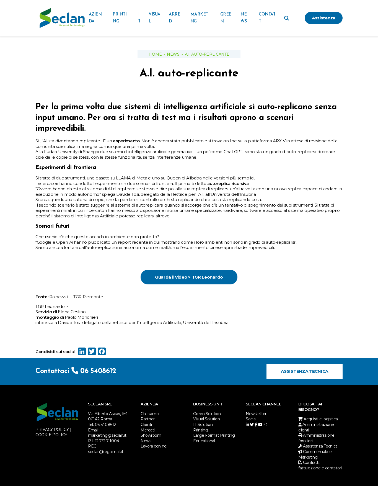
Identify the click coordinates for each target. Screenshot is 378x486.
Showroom (151, 435)
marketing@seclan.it (107, 435)
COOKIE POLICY (51, 434)
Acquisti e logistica (320, 418)
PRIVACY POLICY (52, 429)
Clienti (146, 424)
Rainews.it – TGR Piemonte (76, 296)
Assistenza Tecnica (304, 371)
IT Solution (203, 424)
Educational (204, 440)
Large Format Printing (214, 435)
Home (155, 54)
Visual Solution (206, 418)
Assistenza (323, 17)
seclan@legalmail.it (105, 451)
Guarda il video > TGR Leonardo (189, 277)
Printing (200, 430)
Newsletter (256, 413)
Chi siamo (150, 413)
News (173, 54)
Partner (148, 418)
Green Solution (207, 413)
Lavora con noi (154, 446)
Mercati (148, 430)
